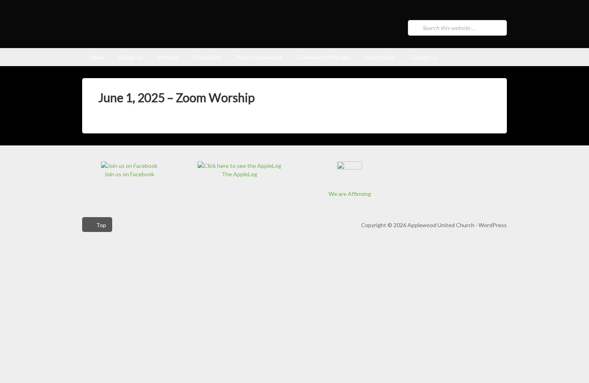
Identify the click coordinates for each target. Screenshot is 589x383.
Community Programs (324, 57)
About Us (131, 57)
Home (96, 57)
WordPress (492, 225)
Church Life (207, 57)
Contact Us (423, 57)
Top (101, 225)
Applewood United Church (188, 30)
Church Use (380, 57)
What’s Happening (259, 57)
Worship (167, 57)
